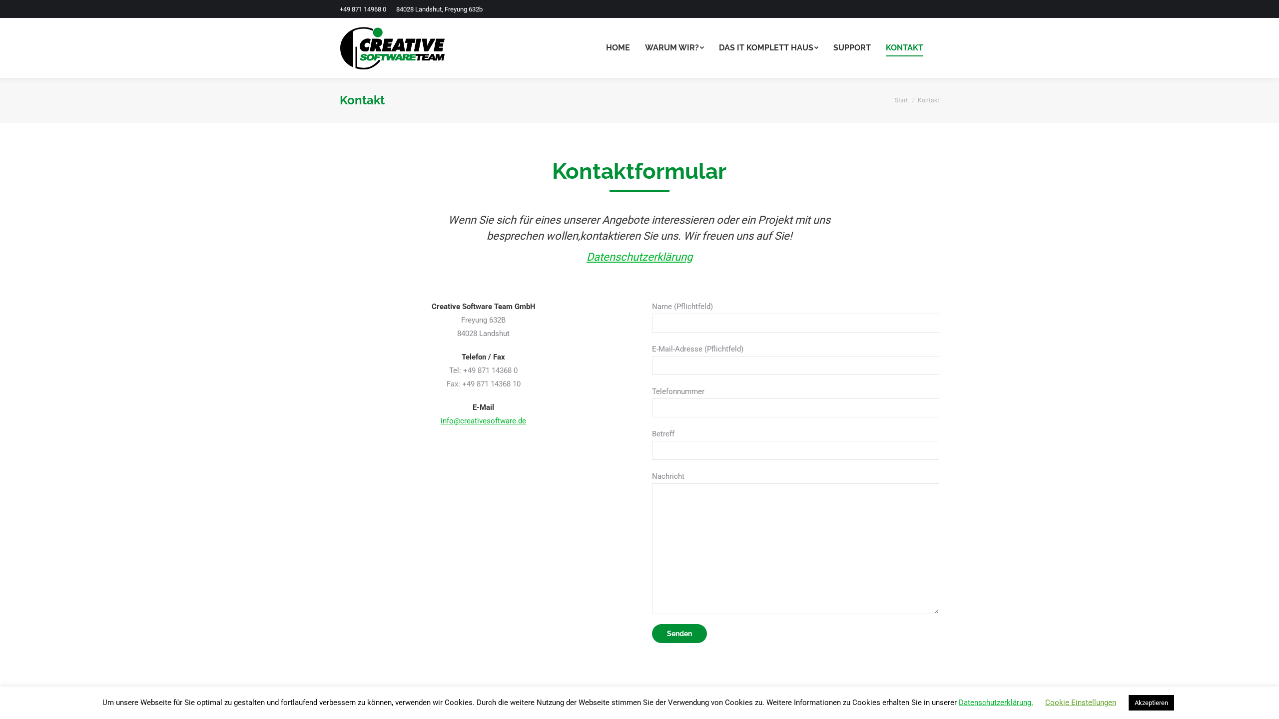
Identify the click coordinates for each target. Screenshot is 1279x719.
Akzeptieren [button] (1151, 703)
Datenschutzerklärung (639, 257)
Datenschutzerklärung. (996, 702)
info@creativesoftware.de (483, 420)
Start (901, 100)
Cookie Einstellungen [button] (1080, 702)
